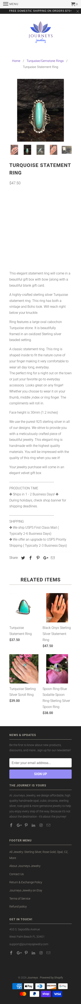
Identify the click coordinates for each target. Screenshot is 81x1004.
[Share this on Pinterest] (37, 558)
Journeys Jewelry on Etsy (25, 890)
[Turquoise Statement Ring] (41, 110)
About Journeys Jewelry (24, 866)
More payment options (40, 257)
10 (61, 214)
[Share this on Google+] (44, 558)
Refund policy (18, 906)
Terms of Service (19, 898)
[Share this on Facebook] (30, 558)
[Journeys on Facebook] (11, 825)
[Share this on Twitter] (22, 558)
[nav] (10, 4)
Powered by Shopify (51, 977)
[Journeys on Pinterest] (26, 825)
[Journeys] (41, 34)
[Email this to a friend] (52, 558)
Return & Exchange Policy (25, 882)
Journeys (33, 977)
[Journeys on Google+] (19, 825)
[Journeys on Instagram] (41, 825)
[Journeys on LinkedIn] (34, 825)
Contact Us (16, 874)
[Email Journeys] (49, 825)
